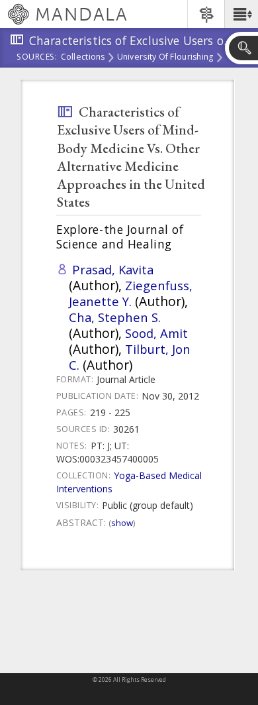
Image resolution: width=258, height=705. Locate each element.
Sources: (37, 57)
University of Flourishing (165, 57)
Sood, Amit (156, 333)
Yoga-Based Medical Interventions (129, 482)
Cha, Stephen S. (115, 317)
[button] (241, 14)
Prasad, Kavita (112, 269)
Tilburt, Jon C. (130, 357)
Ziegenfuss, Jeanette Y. (131, 293)
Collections (83, 57)
